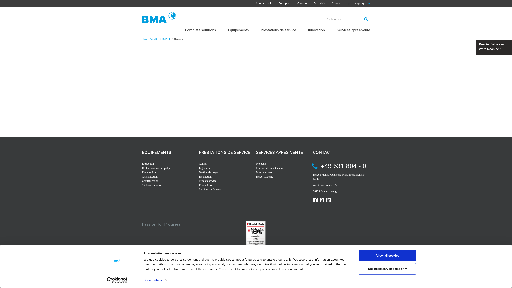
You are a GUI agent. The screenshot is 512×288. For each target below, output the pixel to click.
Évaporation (149, 172)
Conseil (203, 163)
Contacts (337, 3)
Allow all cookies (387, 255)
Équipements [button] (238, 30)
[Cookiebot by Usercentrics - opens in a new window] (117, 280)
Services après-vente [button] (353, 30)
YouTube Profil (322, 200)
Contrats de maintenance (270, 168)
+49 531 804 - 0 (343, 166)
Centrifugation (150, 180)
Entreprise (284, 3)
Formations (205, 185)
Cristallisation (150, 176)
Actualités (320, 3)
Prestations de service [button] (278, 30)
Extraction (148, 163)
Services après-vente (210, 189)
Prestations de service (224, 152)
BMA (144, 39)
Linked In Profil (328, 200)
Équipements (156, 152)
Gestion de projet (208, 172)
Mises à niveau (264, 172)
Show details (153, 280)
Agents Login (264, 3)
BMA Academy (264, 176)
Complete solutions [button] (200, 30)
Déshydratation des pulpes (156, 168)
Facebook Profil (315, 200)
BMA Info (166, 39)
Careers (302, 3)
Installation (205, 176)
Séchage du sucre (151, 185)
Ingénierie (204, 168)
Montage (261, 163)
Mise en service (207, 180)
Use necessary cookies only (387, 268)
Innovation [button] (316, 30)
